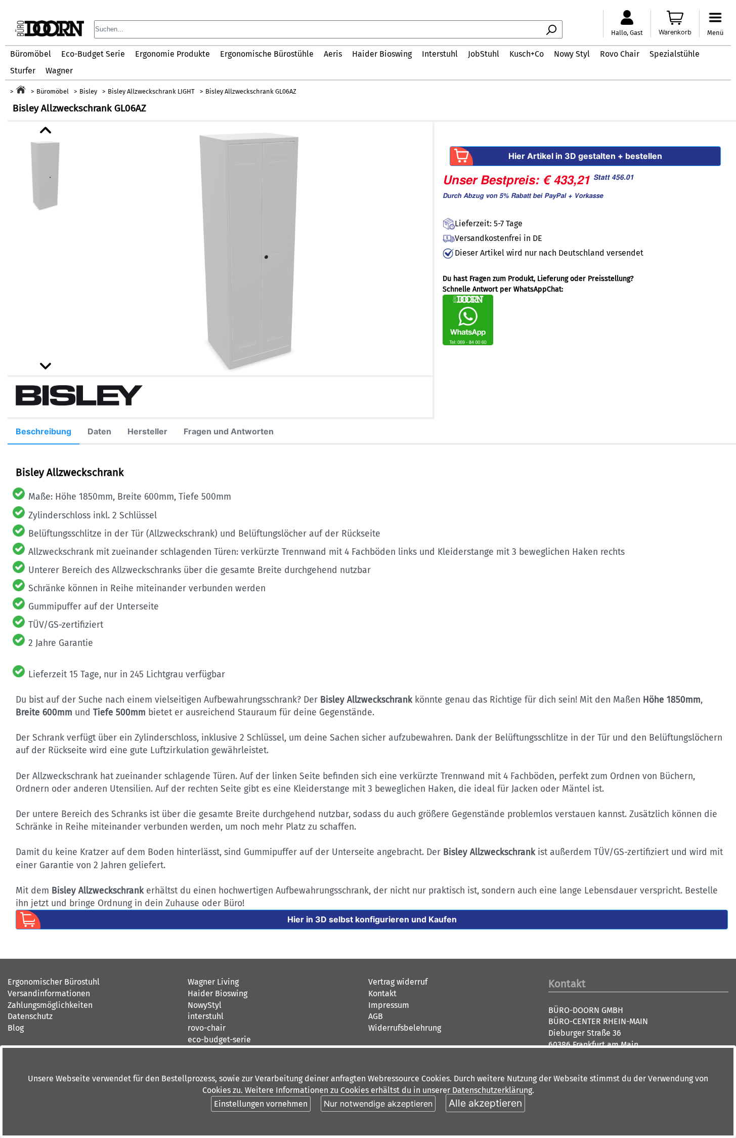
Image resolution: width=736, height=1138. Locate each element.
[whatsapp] (468, 343)
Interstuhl (440, 54)
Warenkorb (675, 32)
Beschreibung (43, 431)
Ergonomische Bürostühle (267, 54)
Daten (99, 431)
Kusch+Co (526, 54)
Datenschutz (30, 1016)
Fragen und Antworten (229, 431)
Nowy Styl (572, 54)
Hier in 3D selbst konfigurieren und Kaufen (372, 919)
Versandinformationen (49, 993)
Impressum (388, 1005)
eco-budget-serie (219, 1039)
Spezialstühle (675, 54)
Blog (16, 1028)
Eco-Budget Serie (93, 54)
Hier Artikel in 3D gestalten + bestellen (585, 156)
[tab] (43, 431)
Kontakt (382, 993)
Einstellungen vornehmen (261, 1104)
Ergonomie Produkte (172, 54)
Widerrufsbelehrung (404, 1028)
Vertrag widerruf (397, 982)
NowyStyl (205, 1005)
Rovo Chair (619, 54)
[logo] (49, 33)
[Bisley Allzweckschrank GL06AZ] (250, 248)
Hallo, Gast (627, 32)
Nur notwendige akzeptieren (378, 1104)
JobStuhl (483, 54)
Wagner (59, 70)
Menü (715, 32)
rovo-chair (207, 1028)
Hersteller (147, 431)
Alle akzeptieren (485, 1103)
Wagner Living (213, 982)
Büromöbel (30, 54)
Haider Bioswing (382, 54)
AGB (375, 1016)
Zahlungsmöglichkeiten (50, 1005)
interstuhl (206, 1016)
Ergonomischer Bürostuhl (54, 982)
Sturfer (22, 70)
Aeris (333, 54)
